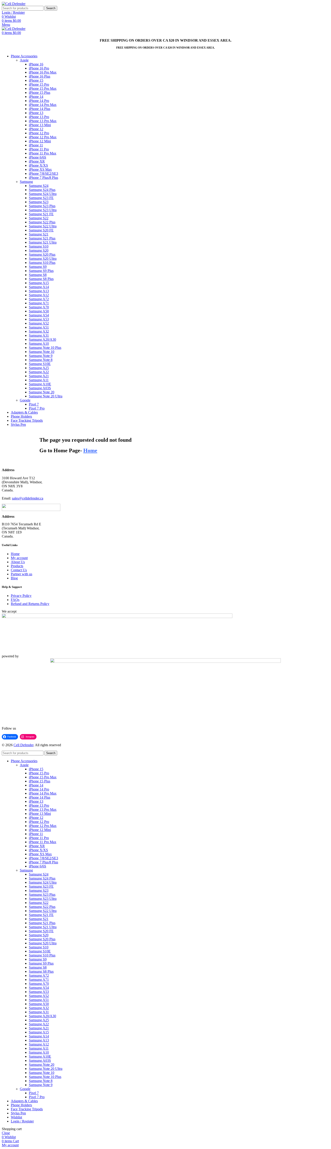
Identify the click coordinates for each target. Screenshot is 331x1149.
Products (17, 566)
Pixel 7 (34, 404)
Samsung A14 (39, 287)
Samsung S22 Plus (42, 222)
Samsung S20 (38, 250)
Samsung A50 (39, 311)
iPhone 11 (36, 145)
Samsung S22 (38, 218)
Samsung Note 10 (41, 352)
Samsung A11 (39, 380)
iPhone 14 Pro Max (43, 105)
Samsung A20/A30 (42, 339)
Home (15, 554)
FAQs (15, 600)
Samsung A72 (39, 299)
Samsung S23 (38, 202)
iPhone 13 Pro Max (43, 121)
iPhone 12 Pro (39, 133)
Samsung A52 (39, 323)
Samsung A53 (39, 319)
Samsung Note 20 (41, 392)
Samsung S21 (38, 234)
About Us (18, 562)
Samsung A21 (39, 376)
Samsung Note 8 (40, 360)
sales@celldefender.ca (27, 498)
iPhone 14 (36, 97)
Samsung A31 (39, 335)
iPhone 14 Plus (39, 109)
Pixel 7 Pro (37, 408)
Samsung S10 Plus (42, 262)
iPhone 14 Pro (39, 101)
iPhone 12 (36, 129)
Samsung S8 (38, 275)
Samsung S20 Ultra (43, 258)
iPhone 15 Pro (39, 84)
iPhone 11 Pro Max (42, 153)
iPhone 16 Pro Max (43, 72)
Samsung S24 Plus (42, 190)
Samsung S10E (40, 364)
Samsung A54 (39, 315)
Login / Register (22, 1121)
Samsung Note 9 (40, 356)
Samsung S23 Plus (42, 206)
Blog (14, 578)
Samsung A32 (39, 331)
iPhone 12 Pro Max (43, 137)
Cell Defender (23, 745)
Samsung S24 (38, 186)
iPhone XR (37, 161)
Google (25, 400)
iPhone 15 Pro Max (43, 88)
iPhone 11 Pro (39, 149)
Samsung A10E (40, 384)
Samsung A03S (40, 388)
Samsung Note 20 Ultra (45, 396)
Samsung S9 (38, 267)
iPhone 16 (36, 64)
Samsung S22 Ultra (43, 226)
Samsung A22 (39, 372)
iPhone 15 (36, 80)
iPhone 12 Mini (40, 141)
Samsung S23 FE (41, 198)
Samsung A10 (39, 343)
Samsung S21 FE (41, 214)
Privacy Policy (21, 596)
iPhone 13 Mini (40, 125)
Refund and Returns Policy (30, 604)
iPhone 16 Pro (39, 68)
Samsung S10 (38, 246)
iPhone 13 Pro (39, 117)
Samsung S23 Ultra (43, 210)
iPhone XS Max (40, 169)
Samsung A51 (39, 327)
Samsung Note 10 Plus (45, 347)
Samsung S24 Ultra (43, 194)
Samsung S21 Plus (42, 238)
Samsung (26, 182)
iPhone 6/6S (37, 157)
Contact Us (19, 570)
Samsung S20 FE (41, 230)
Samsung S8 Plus (41, 279)
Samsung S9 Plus (41, 271)
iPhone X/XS (38, 165)
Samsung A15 (39, 283)
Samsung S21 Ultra (43, 242)
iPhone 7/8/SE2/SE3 (43, 173)
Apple (24, 60)
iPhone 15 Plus (39, 92)
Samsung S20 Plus (42, 254)
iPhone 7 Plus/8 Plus (43, 177)
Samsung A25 (39, 368)
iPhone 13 (36, 113)
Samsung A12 (39, 295)
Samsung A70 (39, 307)
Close (6, 1133)
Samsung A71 (39, 303)
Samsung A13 (39, 291)
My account (19, 558)
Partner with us (21, 574)
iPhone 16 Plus (39, 76)
